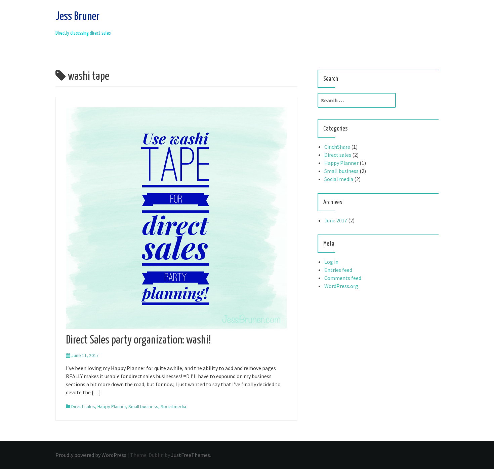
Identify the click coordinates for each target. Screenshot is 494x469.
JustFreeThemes (190, 455)
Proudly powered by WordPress (90, 455)
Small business (143, 406)
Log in (331, 261)
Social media (173, 406)
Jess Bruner (77, 16)
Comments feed (342, 278)
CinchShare (337, 146)
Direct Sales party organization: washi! (138, 340)
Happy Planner (111, 406)
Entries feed (338, 269)
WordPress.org (341, 286)
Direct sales (83, 406)
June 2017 (335, 220)
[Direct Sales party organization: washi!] (176, 217)
